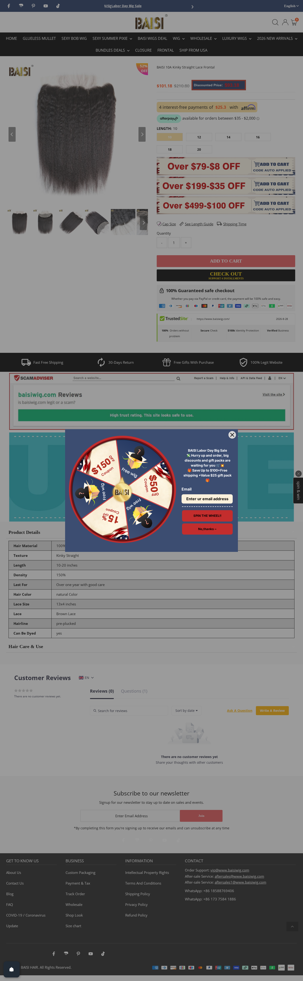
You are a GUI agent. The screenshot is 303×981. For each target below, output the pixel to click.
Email (187, 489)
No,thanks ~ (207, 529)
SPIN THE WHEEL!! (207, 516)
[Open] (12, 969)
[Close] (232, 435)
